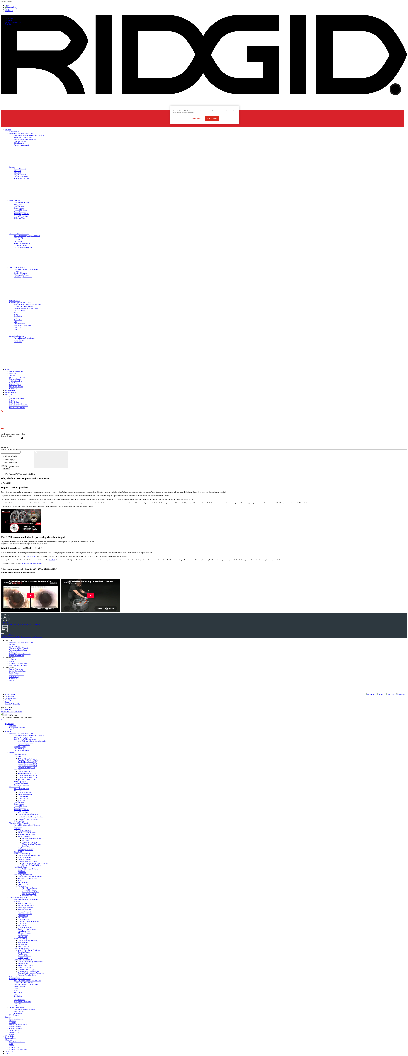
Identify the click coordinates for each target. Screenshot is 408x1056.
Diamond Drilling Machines (31, 865)
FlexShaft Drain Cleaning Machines (30, 817)
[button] (204, 2)
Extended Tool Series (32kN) (28, 760)
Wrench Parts (22, 937)
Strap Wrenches (23, 925)
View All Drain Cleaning (22, 789)
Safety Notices (14, 673)
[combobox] (11, 452)
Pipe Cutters (22, 886)
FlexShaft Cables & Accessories (29, 819)
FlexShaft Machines (21, 812)
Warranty (12, 1023)
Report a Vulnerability (12, 704)
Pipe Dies (25, 846)
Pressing (12, 644)
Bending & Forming (20, 939)
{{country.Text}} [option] (11, 456)
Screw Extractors (19, 1000)
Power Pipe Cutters (24, 884)
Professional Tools (11, 9)
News (11, 1044)
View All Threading (24, 831)
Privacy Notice (10, 694)
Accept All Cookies (212, 118)
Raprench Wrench (24, 912)
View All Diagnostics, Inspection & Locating (29, 735)
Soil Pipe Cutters (23, 882)
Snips (15, 1005)
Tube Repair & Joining (21, 948)
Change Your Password (13, 22)
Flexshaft (52, 560)
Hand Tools (17, 791)
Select (4, 466)
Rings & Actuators (20, 781)
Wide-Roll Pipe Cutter (29, 896)
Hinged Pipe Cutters (29, 894)
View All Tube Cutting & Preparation (30, 961)
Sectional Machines (20, 806)
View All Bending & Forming (28, 940)
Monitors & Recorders (25, 743)
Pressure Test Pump (24, 956)
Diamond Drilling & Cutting (27, 861)
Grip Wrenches (23, 935)
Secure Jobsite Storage (16, 656)
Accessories (18, 1013)
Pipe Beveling (18, 827)
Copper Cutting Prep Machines (28, 971)
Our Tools (8, 640)
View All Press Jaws (25, 771)
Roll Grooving (18, 852)
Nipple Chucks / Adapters (26, 848)
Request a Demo (10, 1038)
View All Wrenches (24, 903)
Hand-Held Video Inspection (23, 737)
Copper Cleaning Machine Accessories (31, 973)
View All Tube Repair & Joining (29, 950)
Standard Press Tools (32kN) (27, 762)
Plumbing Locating (20, 747)
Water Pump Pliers (24, 931)
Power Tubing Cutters (25, 965)
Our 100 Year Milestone (17, 1042)
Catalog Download (15, 1028)
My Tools (8, 20)
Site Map (8, 700)
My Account (9, 18)
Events (11, 661)
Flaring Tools (22, 944)
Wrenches (17, 901)
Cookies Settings (196, 118)
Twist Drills (17, 1004)
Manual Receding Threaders (31, 844)
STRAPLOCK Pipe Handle (23, 982)
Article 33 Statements (16, 675)
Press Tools (17, 756)
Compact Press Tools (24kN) (27, 764)
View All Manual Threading (31, 838)
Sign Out (8, 24)
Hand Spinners (23, 798)
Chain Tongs (22, 923)
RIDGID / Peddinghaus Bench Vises (26, 984)
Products (8, 731)
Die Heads (25, 840)
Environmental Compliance (18, 665)
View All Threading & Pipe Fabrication (27, 825)
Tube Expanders (23, 946)
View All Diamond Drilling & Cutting (35, 863)
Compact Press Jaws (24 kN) (27, 775)
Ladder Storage (19, 1011)
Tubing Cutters (23, 963)
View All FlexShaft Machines (28, 814)
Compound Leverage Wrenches (28, 921)
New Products (14, 1015)
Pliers (15, 994)
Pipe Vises (21, 871)
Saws (19, 880)
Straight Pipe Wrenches (25, 905)
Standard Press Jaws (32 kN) (27, 773)
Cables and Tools (19, 821)
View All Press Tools (25, 758)
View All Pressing (20, 754)
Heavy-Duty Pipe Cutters (30, 892)
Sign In (11, 680)
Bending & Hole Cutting (22, 854)
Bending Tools (23, 942)
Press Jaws (17, 770)
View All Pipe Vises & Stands (28, 869)
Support (7, 1017)
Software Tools (14, 652)
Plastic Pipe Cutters (24, 967)
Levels (16, 990)
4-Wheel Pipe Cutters (29, 890)
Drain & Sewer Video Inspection (25, 739)
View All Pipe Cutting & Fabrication (30, 876)
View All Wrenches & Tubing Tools (26, 899)
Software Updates (15, 1032)
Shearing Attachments (21, 783)
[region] (204, 115)
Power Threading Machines (27, 832)
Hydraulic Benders (24, 859)
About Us (12, 659)
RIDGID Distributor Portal (18, 663)
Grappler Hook (23, 796)
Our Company (10, 658)
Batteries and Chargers (21, 785)
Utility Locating (19, 749)
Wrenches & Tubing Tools (18, 650)
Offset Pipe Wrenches (25, 914)
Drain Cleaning (14, 646)
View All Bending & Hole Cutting (29, 855)
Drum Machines (19, 804)
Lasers (16, 988)
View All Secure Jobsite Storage (24, 1009)
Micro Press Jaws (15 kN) (26, 779)
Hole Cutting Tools (24, 857)
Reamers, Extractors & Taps (27, 878)
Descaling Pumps (24, 952)
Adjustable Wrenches (25, 927)
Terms (7, 702)
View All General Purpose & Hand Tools (27, 981)
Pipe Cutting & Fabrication (23, 875)
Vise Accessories (19, 986)
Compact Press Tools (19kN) (27, 766)
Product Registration (16, 669)
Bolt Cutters (18, 992)
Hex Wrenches (23, 916)
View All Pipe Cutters (29, 888)
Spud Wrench (22, 918)
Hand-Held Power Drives (26, 834)
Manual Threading (24, 836)
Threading (17, 829)
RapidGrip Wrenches (25, 908)
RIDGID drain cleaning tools (31, 563)
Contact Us (13, 679)
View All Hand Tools (25, 792)
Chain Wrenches (23, 919)
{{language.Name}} (12, 462)
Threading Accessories (25, 850)
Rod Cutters (18, 996)
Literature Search (15, 1026)
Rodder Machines (20, 808)
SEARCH (6, 469)
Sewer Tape (22, 800)
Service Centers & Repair (17, 671)
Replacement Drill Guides (22, 1002)
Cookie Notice (10, 696)
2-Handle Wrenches (24, 933)
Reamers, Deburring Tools (27, 975)
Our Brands (9, 11)
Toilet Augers (30, 556)
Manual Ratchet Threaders (31, 842)
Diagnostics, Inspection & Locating (21, 642)
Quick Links (9, 667)
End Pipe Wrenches (24, 909)
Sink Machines (19, 802)
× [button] (1, 720)
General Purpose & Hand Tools (19, 654)
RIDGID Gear (14, 1047)
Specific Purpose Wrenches (27, 929)
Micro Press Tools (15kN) (26, 768)
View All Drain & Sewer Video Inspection (32, 741)
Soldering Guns (23, 958)
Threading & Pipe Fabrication (19, 648)
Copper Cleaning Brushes (26, 969)
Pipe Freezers (22, 954)
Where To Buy (14, 677)
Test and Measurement (21, 750)
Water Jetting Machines (21, 810)
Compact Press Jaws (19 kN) (27, 777)
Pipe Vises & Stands (20, 867)
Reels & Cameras (24, 745)
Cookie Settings (10, 698)
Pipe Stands (22, 873)
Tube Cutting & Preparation (23, 960)
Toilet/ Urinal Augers (25, 794)
